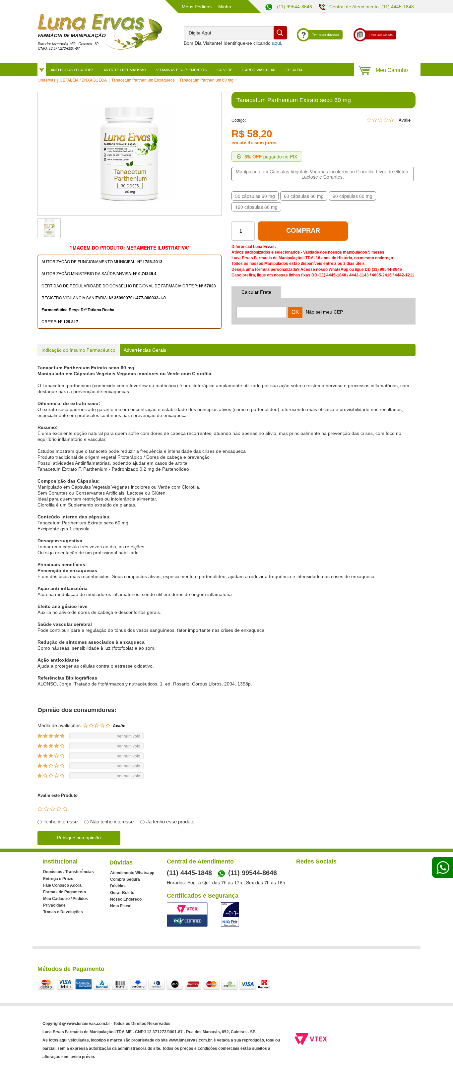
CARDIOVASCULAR (259, 70)
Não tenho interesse (112, 821)
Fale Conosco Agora (62, 885)
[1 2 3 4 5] (52, 808)
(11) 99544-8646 (294, 6)
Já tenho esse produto (170, 821)
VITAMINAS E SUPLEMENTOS (181, 70)
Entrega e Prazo (58, 878)
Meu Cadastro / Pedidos (65, 898)
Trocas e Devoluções (63, 912)
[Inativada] (230, 914)
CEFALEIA (294, 70)
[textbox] (235, 32)
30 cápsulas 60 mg (255, 196)
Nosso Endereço (126, 899)
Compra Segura (125, 879)
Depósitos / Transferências (68, 871)
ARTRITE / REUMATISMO (124, 70)
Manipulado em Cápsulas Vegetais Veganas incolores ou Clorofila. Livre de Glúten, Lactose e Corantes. (323, 174)
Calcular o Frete (261, 308)
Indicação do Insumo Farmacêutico (78, 350)
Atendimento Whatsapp (132, 872)
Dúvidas (118, 886)
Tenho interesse (60, 821)
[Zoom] (49, 228)
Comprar (303, 230)
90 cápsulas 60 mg (352, 196)
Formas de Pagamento (64, 892)
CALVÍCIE (224, 70)
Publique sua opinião (79, 837)
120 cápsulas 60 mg (256, 207)
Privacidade (54, 905)
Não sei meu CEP (324, 312)
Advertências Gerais (145, 350)
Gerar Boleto (122, 892)
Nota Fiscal (120, 906)
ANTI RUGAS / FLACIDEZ (72, 70)
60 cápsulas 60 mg (304, 196)
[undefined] (129, 153)
